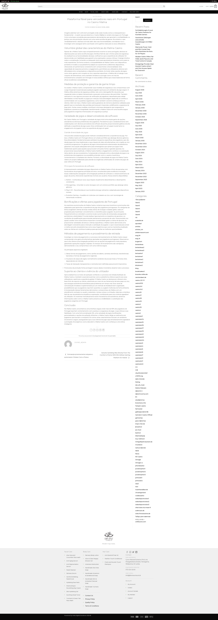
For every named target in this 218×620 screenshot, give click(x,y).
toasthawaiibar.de (141, 489)
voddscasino (139, 495)
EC (136, 397)
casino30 (138, 307)
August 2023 (139, 182)
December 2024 (141, 143)
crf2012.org (139, 376)
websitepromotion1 (142, 498)
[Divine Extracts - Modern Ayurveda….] (18, 6)
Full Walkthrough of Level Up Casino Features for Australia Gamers (144, 32)
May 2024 (138, 161)
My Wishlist (131, 594)
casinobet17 (139, 328)
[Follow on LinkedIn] (136, 552)
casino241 (138, 286)
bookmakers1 (140, 271)
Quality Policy (90, 602)
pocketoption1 (140, 469)
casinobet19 (139, 331)
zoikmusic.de (139, 510)
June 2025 (138, 129)
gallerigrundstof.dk (141, 412)
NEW (137, 451)
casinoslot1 (139, 361)
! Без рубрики (140, 199)
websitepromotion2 (142, 501)
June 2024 (139, 158)
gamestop (139, 418)
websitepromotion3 (142, 504)
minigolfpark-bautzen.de (143, 442)
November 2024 (141, 147)
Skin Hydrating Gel (72, 591)
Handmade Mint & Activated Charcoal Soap (91, 581)
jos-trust (138, 430)
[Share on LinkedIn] (103, 330)
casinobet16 (139, 325)
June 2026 (138, 96)
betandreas (139, 244)
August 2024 (139, 152)
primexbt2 (139, 481)
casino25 (138, 292)
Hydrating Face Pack (72, 582)
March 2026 (139, 102)
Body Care (105, 12)
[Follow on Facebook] (211, 1)
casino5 (138, 313)
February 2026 (140, 105)
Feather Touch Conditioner (113, 558)
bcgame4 (138, 241)
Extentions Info (140, 403)
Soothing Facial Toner (73, 595)
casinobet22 (139, 337)
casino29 (138, 301)
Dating (137, 382)
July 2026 (138, 93)
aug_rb (137, 238)
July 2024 (138, 155)
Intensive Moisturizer (92, 564)
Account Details (133, 591)
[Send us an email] (215, 1)
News (137, 454)
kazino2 (138, 433)
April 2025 (138, 135)
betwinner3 (139, 262)
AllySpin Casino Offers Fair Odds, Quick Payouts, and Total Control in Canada (144, 59)
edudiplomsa (140, 400)
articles (137, 226)
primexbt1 (138, 478)
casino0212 (139, 283)
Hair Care (115, 12)
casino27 (138, 295)
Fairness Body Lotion (92, 555)
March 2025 (139, 137)
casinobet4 (139, 346)
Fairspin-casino (140, 406)
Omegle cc (139, 463)
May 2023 (138, 185)
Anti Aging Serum (72, 561)
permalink (113, 336)
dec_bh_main (140, 385)
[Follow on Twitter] (214, 1)
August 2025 (139, 123)
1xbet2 (137, 202)
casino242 (139, 289)
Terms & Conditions (92, 606)
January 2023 (140, 191)
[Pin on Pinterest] (100, 330)
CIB (136, 370)
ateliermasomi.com (142, 232)
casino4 (138, 310)
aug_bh (137, 235)
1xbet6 (137, 214)
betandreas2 (139, 247)
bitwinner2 (139, 265)
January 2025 (139, 140)
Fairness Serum (71, 573)
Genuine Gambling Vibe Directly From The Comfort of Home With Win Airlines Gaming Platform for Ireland (115, 355)
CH (136, 367)
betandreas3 (139, 250)
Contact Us (89, 595)
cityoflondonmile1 (141, 373)
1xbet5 (137, 211)
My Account (131, 584)
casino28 (138, 298)
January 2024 (140, 170)
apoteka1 (138, 223)
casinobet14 (139, 319)
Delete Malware (140, 388)
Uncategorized (97, 16)
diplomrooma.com (141, 394)
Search (137, 17)
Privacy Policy (90, 599)
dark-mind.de (140, 379)
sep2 (137, 483)
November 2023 (141, 176)
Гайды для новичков (142, 516)
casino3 (138, 304)
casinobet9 (139, 358)
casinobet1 (139, 316)
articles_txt (139, 229)
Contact (125, 12)
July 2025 (138, 126)
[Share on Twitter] (94, 330)
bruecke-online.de (141, 274)
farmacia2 (138, 409)
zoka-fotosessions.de (142, 513)
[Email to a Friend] (97, 330)
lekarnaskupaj (140, 436)
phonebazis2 (139, 466)
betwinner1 (139, 256)
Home (81, 12)
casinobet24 (139, 340)
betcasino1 (139, 253)
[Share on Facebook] (91, 330)
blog (136, 268)
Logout (130, 598)
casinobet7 (139, 355)
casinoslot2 (139, 364)
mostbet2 (138, 445)
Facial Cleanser (71, 570)
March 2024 (139, 167)
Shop (86, 12)
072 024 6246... (15, 1)
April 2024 (138, 164)
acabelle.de (139, 220)
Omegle (138, 460)
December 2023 (140, 173)
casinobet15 (139, 322)
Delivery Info (134, 12)
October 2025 (140, 117)
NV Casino (138, 457)
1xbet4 (137, 208)
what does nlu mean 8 (143, 507)
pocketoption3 (140, 474)
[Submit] (164, 6)
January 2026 (140, 108)
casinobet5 (139, 349)
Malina (102, 35)
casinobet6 (139, 352)
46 (136, 217)
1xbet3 (137, 205)
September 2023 (141, 179)
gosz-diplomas (140, 421)
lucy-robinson (140, 439)
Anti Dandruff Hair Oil (111, 555)
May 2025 (138, 132)
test (136, 486)
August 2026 (139, 90)
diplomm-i (139, 391)
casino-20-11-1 (140, 280)
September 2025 (141, 120)
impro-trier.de (140, 424)
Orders (130, 587)
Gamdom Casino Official (143, 415)
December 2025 (140, 111)
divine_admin (105, 27)
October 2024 (140, 149)
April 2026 (138, 99)
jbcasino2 (138, 427)
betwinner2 (139, 259)
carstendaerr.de (140, 277)
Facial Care (94, 12)
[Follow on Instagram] (212, 1)
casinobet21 (139, 334)
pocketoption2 (140, 471)
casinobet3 (139, 343)
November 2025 (140, 114)
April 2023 (138, 188)
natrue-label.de (140, 448)
